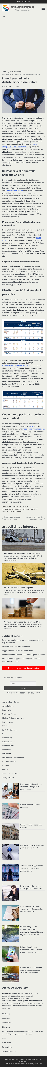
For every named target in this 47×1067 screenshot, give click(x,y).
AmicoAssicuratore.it (22, 7)
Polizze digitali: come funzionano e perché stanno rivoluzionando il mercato (31, 949)
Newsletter (6, 1043)
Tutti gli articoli (16, 511)
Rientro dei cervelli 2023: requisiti (18, 587)
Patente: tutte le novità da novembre (16, 647)
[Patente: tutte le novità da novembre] (10, 811)
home (4, 1038)
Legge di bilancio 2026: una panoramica (17, 651)
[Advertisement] (23, 44)
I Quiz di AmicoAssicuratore (13, 718)
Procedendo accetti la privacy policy (24, 693)
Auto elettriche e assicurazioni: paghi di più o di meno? (23, 655)
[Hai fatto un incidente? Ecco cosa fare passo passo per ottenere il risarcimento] (10, 974)
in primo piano (7, 722)
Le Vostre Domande (9, 730)
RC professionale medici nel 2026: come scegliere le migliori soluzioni (31, 786)
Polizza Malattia (22, 508)
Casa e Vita (6, 506)
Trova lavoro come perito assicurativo (23, 668)
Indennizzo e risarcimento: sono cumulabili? (22, 553)
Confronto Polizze (9, 714)
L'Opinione (15, 506)
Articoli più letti (8, 706)
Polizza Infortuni (8, 508)
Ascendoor (20, 1063)
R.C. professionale (29, 509)
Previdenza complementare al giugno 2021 (22, 622)
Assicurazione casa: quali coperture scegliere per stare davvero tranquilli (31, 909)
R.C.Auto (5, 511)
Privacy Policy (7, 1047)
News (4, 734)
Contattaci (6, 1018)
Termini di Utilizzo (9, 1051)
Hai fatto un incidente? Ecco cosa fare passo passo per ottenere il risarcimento (31, 970)
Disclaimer (6, 1027)
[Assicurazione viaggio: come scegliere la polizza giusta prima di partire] (10, 872)
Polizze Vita (34, 508)
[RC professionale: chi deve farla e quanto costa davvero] (10, 893)
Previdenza (6, 754)
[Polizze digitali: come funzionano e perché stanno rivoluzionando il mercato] (10, 954)
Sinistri (5, 770)
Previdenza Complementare (11, 509)
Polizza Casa (24, 506)
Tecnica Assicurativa (10, 774)
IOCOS (35, 1059)
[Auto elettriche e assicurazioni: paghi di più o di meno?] (10, 852)
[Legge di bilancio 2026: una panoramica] (10, 832)
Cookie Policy (7, 1023)
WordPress (38, 1063)
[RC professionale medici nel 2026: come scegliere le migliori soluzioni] (10, 791)
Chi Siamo (6, 1014)
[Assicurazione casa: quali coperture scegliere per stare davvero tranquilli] (10, 913)
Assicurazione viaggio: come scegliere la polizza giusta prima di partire (31, 868)
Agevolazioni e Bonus (10, 702)
